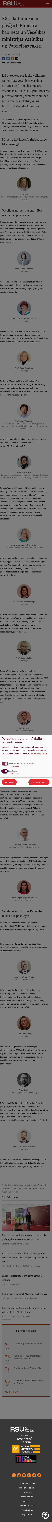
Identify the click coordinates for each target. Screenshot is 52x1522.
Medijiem (27, 1501)
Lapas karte (27, 1514)
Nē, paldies (9, 782)
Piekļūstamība (27, 1496)
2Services (14, 766)
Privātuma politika (27, 1483)
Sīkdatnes (27, 1492)
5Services (14, 774)
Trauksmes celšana (27, 1487)
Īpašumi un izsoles (27, 1505)
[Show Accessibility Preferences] (45, 1515)
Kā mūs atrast (27, 1510)
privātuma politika (39, 753)
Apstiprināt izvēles (38, 782)
